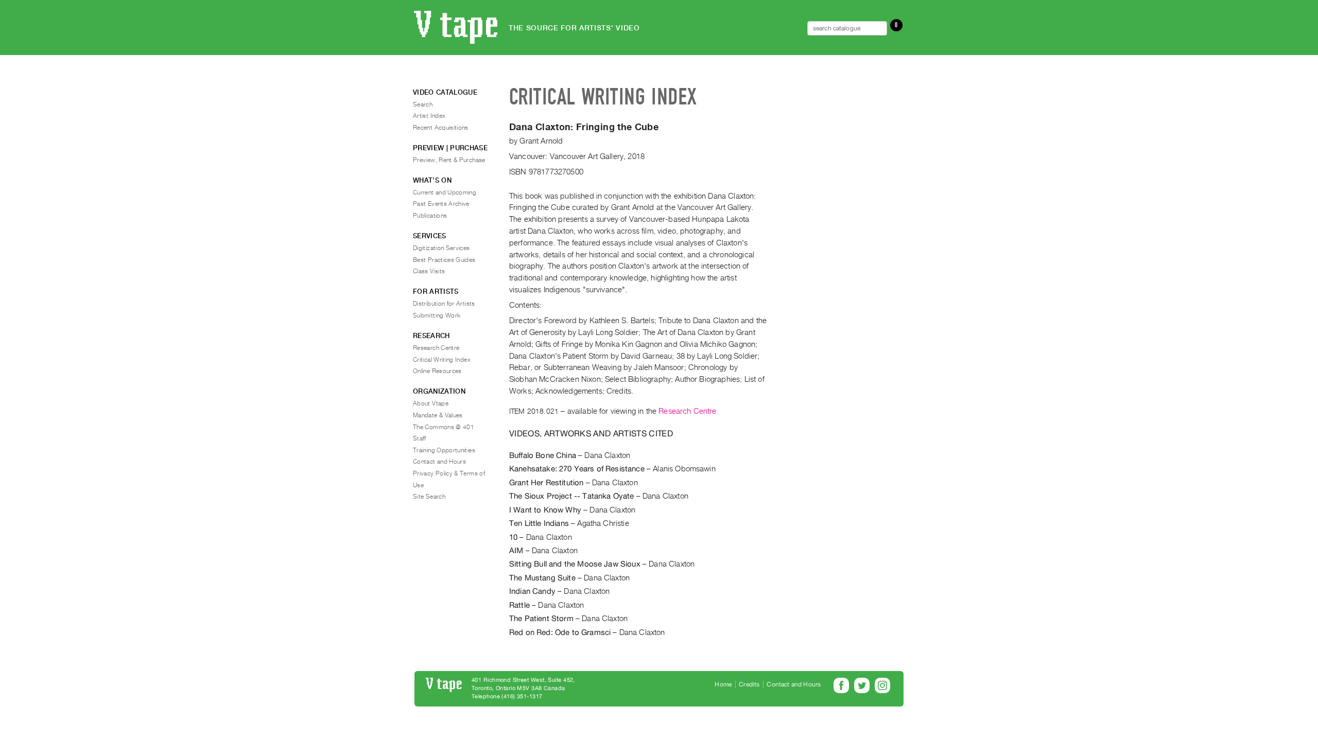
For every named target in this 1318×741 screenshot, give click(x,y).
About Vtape (430, 403)
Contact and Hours (439, 461)
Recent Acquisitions (441, 127)
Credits (749, 684)
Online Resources (437, 371)
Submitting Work (436, 315)
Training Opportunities (444, 450)
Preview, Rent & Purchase (449, 160)
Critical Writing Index (442, 359)
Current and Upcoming (444, 192)
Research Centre (687, 411)
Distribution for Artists (444, 303)
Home (723, 684)
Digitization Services (441, 248)
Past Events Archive (441, 203)
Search (422, 104)
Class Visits (429, 271)
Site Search (429, 496)
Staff (419, 438)
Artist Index (429, 115)
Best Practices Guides (444, 259)
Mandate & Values (438, 415)
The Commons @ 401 (443, 427)
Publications (430, 215)
